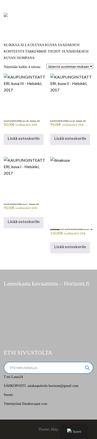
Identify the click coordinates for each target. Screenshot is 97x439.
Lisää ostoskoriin (24, 138)
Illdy (54, 429)
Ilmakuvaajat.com (34, 404)
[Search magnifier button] (87, 367)
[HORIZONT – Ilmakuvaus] (6, 14)
